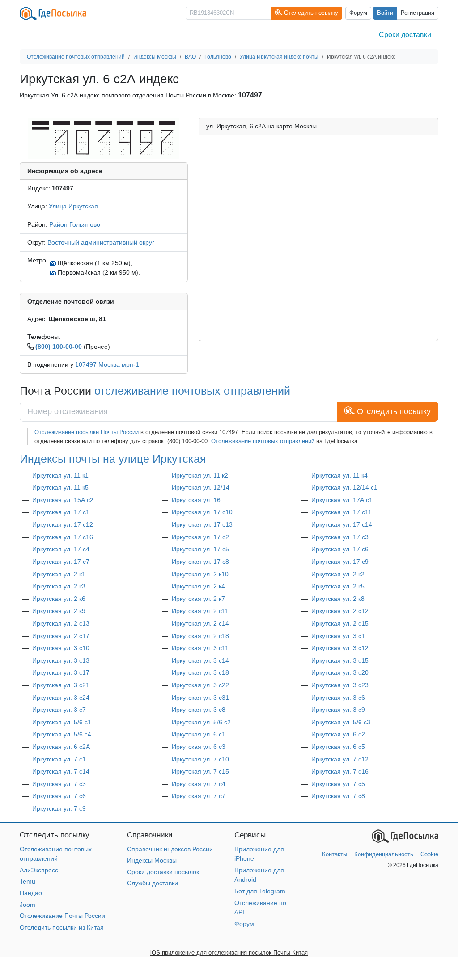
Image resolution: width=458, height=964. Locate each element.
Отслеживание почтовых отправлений (262, 441)
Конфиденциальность (383, 854)
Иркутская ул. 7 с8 (338, 795)
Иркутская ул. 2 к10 (200, 574)
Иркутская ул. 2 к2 (338, 574)
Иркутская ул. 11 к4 (339, 475)
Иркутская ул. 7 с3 (59, 783)
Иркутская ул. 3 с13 (60, 660)
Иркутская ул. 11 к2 (200, 475)
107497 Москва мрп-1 (107, 364)
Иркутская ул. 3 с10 (60, 647)
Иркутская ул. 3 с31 (200, 697)
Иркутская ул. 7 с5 (338, 783)
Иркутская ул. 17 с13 (202, 524)
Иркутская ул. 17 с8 (200, 561)
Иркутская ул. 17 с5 (200, 549)
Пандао (31, 892)
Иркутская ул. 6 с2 (338, 734)
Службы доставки (152, 883)
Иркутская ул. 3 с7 (59, 709)
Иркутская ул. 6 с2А (61, 746)
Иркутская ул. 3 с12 (340, 647)
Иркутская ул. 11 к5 (60, 487)
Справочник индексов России (170, 849)
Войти (385, 13)
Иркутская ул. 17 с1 (60, 512)
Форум (358, 13)
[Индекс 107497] (103, 137)
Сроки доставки (405, 34)
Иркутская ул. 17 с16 (62, 537)
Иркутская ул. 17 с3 (340, 537)
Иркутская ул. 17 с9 (340, 561)
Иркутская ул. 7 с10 (200, 759)
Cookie (429, 854)
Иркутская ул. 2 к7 (198, 598)
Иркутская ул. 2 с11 (200, 610)
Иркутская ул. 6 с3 (198, 746)
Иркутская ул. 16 (196, 499)
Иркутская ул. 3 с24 (60, 697)
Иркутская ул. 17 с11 (341, 512)
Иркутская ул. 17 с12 (62, 524)
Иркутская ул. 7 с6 (59, 795)
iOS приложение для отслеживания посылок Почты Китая (229, 952)
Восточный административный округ (100, 242)
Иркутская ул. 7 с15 (200, 771)
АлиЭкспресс (39, 870)
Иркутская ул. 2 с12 (340, 610)
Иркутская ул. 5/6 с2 (201, 722)
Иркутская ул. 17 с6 (340, 549)
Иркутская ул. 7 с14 (60, 771)
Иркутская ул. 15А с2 (62, 499)
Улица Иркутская (73, 206)
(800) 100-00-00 (58, 346)
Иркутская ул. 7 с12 (340, 759)
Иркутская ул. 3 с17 (60, 672)
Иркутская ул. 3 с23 (340, 685)
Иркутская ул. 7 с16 (340, 771)
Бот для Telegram (259, 891)
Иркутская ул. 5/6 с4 (61, 734)
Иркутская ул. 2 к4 (198, 586)
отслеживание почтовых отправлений (192, 391)
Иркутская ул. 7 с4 (198, 783)
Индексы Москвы (152, 860)
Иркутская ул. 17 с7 (60, 561)
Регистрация (417, 13)
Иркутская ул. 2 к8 (338, 598)
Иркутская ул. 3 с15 (340, 660)
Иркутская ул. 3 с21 (60, 685)
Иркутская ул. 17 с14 (341, 524)
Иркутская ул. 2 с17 (60, 635)
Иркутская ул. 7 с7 (198, 795)
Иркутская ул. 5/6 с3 (340, 722)
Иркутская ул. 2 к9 (58, 610)
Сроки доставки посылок (163, 871)
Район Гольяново (74, 224)
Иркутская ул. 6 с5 (338, 746)
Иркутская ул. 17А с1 (342, 499)
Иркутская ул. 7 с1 (59, 759)
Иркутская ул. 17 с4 (60, 549)
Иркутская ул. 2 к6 (58, 598)
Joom (27, 904)
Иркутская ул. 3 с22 (200, 685)
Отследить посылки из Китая (62, 927)
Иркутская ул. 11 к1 (60, 475)
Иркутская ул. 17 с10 (202, 512)
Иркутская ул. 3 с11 (200, 647)
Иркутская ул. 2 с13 (60, 623)
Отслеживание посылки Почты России (86, 432)
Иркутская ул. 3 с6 (338, 697)
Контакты (334, 854)
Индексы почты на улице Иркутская (113, 459)
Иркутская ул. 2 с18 (200, 635)
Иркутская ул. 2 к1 (58, 574)
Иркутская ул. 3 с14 (200, 660)
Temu (27, 881)
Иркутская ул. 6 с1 (198, 734)
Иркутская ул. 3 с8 (198, 709)
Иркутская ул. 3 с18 (200, 672)
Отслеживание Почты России (62, 915)
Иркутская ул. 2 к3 (58, 586)
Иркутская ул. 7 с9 (59, 808)
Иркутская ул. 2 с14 (200, 623)
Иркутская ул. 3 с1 (338, 635)
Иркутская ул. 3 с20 (340, 672)
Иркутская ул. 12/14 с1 (344, 487)
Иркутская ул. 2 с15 (340, 623)
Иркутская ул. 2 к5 (338, 586)
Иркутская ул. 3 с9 (338, 709)
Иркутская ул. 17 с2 (200, 537)
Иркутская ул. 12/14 (200, 487)
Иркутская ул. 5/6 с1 (61, 722)
